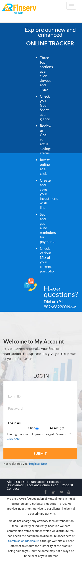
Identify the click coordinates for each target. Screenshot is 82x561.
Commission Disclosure (23, 541)
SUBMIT (40, 453)
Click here (13, 439)
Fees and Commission (42, 485)
